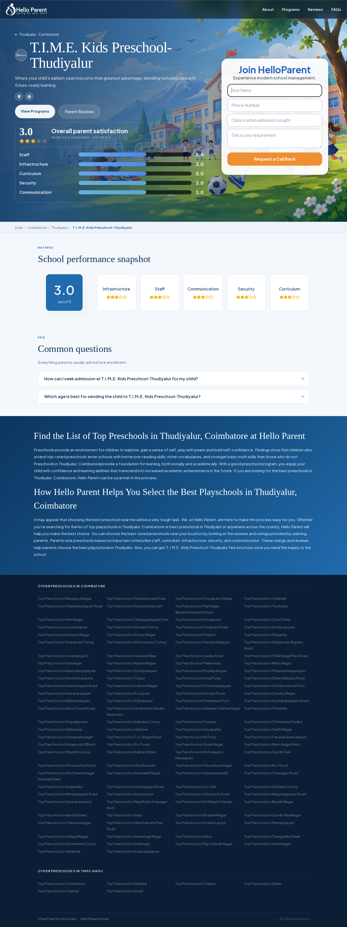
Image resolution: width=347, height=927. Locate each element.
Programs (291, 9)
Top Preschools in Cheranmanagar (64, 823)
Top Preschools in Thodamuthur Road (67, 765)
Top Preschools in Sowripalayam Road (67, 686)
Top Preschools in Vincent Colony (132, 627)
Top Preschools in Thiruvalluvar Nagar (203, 765)
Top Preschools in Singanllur (265, 635)
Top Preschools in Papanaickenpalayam (275, 737)
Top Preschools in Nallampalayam (64, 701)
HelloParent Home (94, 919)
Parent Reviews (79, 111)
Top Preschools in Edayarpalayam (133, 851)
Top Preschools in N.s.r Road (266, 765)
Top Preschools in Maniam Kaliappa (202, 642)
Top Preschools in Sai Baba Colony (271, 787)
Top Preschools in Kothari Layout (200, 823)
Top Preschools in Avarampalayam (64, 693)
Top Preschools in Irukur (193, 836)
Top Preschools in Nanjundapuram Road (275, 794)
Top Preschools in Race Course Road (66, 708)
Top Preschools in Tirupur (126, 678)
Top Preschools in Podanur (195, 722)
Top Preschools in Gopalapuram (63, 722)
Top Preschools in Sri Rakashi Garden (203, 802)
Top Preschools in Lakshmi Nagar (132, 686)
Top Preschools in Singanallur (60, 787)
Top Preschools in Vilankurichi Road (202, 794)
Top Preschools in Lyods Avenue (62, 627)
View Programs (35, 111)
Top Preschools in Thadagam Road (271, 773)
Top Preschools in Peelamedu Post (202, 701)
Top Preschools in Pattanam (265, 708)
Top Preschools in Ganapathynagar (65, 737)
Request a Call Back (275, 159)
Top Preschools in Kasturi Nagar (131, 663)
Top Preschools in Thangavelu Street (272, 836)
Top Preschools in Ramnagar (60, 663)
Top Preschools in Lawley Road (199, 656)
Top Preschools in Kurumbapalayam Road (276, 701)
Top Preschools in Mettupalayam (269, 823)
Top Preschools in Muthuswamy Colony (137, 642)
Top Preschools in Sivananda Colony (66, 642)
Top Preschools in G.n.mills (195, 787)
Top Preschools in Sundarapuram (269, 627)
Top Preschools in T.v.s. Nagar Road (134, 737)
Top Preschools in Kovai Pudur (198, 678)
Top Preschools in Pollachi (195, 635)
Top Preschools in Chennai (58, 891)
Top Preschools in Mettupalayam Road (68, 794)
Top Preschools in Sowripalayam (132, 671)
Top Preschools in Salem (263, 884)
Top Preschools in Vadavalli (265, 598)
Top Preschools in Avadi (125, 891)
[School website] (29, 97)
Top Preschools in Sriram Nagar (199, 744)
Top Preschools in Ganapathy (198, 729)
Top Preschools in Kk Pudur (195, 737)
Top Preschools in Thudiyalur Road (201, 627)
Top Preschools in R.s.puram (128, 693)
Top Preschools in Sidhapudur (130, 701)
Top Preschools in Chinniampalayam (203, 686)
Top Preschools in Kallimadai (60, 729)
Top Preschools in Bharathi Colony (64, 752)
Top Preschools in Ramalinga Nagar (134, 836)
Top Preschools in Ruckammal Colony (67, 844)
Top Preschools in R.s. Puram (128, 744)
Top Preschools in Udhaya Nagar (63, 836)
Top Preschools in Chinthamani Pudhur (273, 722)
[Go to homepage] (26, 9)
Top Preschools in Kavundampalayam (67, 671)
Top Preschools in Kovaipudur (198, 619)
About (268, 9)
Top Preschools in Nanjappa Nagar (64, 598)
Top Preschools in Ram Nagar (60, 619)
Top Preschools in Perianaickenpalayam (275, 671)
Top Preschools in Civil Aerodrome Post (274, 686)
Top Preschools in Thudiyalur (266, 606)
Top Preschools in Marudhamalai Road (136, 598)
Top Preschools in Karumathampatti (65, 678)
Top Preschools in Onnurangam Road (135, 787)
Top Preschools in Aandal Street (62, 815)
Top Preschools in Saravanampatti (201, 773)
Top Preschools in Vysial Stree (267, 619)
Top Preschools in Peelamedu (198, 663)
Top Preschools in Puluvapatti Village (203, 598)
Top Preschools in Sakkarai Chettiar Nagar (207, 708)
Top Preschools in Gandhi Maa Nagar (272, 815)
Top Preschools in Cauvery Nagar (269, 693)
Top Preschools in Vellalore (127, 729)
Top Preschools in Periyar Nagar (131, 635)
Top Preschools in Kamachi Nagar (63, 635)
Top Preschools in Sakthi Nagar (268, 729)
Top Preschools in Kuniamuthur (130, 794)
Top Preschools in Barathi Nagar (268, 802)
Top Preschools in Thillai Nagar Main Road (276, 656)
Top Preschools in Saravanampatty (65, 802)
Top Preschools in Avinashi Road (200, 693)
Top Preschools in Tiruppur (195, 884)
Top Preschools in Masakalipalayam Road (70, 606)
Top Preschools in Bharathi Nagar (200, 815)
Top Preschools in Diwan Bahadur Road (274, 678)
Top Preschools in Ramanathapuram (134, 606)
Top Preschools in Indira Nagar (267, 844)
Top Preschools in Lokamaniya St (63, 656)
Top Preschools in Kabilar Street (131, 752)
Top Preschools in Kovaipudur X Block (67, 744)
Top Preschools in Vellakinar (59, 851)
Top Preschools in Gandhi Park (267, 752)
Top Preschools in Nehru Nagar (267, 663)
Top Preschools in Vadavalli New (131, 656)
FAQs (336, 9)
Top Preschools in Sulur (124, 815)
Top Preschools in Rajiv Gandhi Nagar (203, 844)
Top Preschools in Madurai (127, 884)
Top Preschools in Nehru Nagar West (272, 744)
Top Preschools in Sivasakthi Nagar (134, 773)
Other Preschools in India (57, 919)
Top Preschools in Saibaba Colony (133, 722)
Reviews (315, 9)
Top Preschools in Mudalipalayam (201, 671)
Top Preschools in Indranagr (128, 844)
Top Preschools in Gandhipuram (131, 765)
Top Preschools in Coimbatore (61, 884)
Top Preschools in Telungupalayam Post (137, 619)
